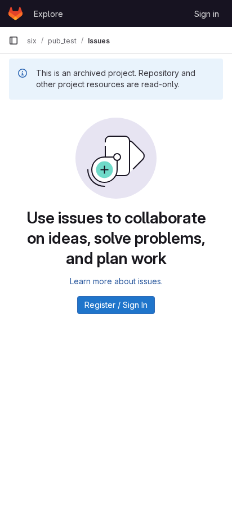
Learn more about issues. (116, 281)
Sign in (206, 14)
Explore (48, 14)
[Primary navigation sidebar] (14, 41)
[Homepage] (15, 14)
